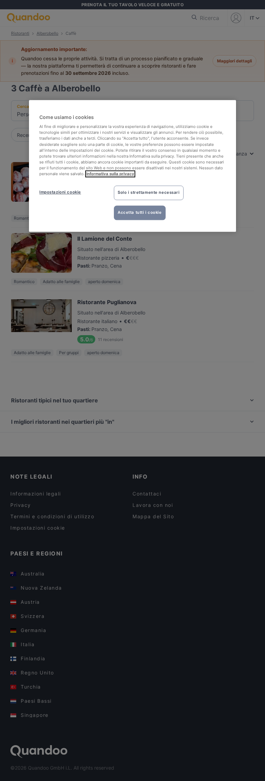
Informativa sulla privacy (110, 173)
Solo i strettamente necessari (149, 192)
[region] (132, 166)
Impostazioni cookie (60, 192)
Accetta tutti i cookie (140, 212)
